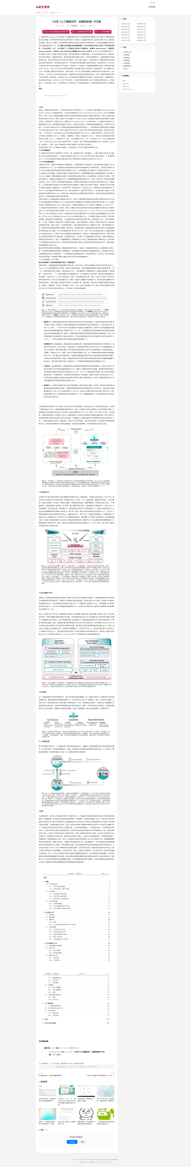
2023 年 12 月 (125, 40)
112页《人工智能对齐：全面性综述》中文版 (76, 21)
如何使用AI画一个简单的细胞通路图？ (50, 1075)
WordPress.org (127, 89)
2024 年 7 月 (141, 29)
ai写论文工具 (127, 52)
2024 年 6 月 (125, 32)
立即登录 (72, 1142)
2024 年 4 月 (125, 35)
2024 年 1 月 (141, 37)
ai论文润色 (107, 1159)
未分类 (125, 68)
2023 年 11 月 (141, 40)
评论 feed (126, 86)
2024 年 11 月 (141, 24)
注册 (82, 1142)
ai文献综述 (52, 12)
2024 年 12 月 (125, 24)
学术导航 (96, 1159)
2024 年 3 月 (141, 35)
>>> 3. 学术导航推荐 (103, 31)
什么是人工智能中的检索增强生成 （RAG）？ (100, 1075)
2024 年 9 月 (141, 26)
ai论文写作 (43, 7)
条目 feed (126, 83)
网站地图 (90, 1159)
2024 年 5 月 (141, 32)
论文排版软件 (114, 1159)
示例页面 (151, 7)
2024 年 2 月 (125, 37)
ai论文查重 (126, 63)
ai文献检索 (126, 55)
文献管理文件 (127, 66)
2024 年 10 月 (125, 26)
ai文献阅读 (126, 60)
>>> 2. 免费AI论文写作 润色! (83, 31)
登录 (124, 80)
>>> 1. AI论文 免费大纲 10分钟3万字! (56, 31)
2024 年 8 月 (125, 29)
